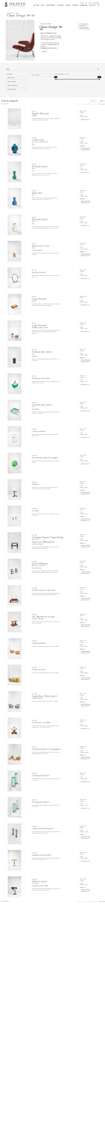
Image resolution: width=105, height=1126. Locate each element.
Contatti (92, 5)
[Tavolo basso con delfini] (14, 728)
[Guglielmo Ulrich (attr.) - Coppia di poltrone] (14, 701)
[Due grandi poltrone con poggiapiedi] (14, 754)
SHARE (82, 3)
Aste (42, 5)
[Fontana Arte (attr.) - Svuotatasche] (14, 410)
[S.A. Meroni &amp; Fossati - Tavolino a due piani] (14, 622)
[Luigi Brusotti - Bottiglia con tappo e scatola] (14, 331)
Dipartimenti (50, 5)
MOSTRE (36, 5)
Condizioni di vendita (84, 28)
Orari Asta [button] (44, 51)
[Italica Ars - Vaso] (14, 198)
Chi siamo (60, 5)
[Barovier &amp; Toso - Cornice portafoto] (14, 251)
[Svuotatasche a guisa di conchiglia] (14, 463)
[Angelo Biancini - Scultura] (14, 119)
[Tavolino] (14, 516)
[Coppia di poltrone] (14, 648)
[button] (16, 77)
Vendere (75, 5)
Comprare (83, 5)
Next (100, 104)
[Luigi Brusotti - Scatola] (14, 304)
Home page (10, 13)
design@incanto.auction (49, 48)
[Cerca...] (98, 69)
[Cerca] (98, 5)
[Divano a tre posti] (14, 675)
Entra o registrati (84, 24)
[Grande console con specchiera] (14, 595)
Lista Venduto (82, 25)
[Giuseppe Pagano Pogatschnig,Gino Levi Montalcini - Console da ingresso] (14, 542)
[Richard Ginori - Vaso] (14, 172)
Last (104, 104)
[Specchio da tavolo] (14, 278)
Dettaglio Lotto (85, 119)
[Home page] (16, 4)
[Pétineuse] (14, 489)
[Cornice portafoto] (14, 436)
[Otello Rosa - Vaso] (14, 145)
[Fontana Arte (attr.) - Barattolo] (14, 357)
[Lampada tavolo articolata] (14, 860)
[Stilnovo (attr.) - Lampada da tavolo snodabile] (14, 887)
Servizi (68, 5)
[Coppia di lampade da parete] (14, 834)
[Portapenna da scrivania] (14, 383)
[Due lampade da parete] (14, 781)
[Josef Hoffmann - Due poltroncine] (14, 569)
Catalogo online (83, 27)
